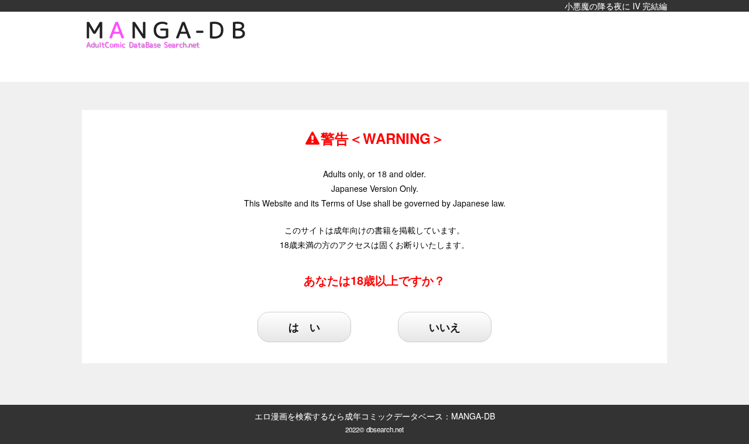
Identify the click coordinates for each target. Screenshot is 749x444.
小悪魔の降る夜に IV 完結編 (616, 6)
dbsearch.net (385, 429)
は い (304, 327)
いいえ (445, 327)
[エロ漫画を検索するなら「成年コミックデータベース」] (169, 35)
